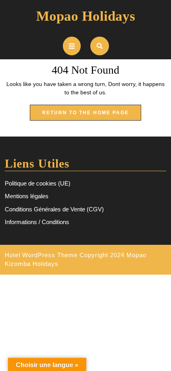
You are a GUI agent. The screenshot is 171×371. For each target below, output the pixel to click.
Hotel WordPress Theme (41, 255)
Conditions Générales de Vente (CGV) (54, 209)
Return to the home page (91, 115)
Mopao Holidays (85, 16)
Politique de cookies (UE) (37, 183)
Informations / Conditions (37, 222)
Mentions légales (27, 196)
